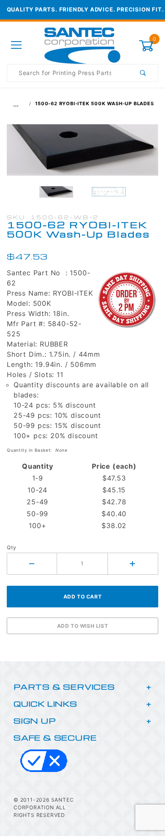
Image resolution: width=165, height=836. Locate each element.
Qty (11, 547)
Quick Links (45, 703)
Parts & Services (64, 686)
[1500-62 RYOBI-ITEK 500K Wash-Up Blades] (82, 154)
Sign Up (35, 720)
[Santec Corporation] (82, 44)
